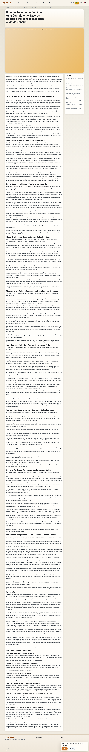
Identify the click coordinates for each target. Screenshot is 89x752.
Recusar (72, 748)
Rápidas (51, 2)
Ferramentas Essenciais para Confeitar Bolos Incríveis (74, 101)
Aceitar (64, 748)
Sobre (55, 2)
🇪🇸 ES (85, 2)
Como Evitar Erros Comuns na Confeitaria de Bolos (74, 105)
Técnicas (45, 2)
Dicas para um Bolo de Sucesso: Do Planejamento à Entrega (73, 94)
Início (15, 2)
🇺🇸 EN (72, 2)
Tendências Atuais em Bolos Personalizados (71, 83)
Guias (36, 744)
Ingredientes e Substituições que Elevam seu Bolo (74, 97)
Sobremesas (39, 2)
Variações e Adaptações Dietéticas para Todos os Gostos (74, 109)
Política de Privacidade (66, 740)
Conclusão (68, 112)
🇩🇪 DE (81, 2)
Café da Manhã (21, 2)
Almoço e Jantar (30, 2)
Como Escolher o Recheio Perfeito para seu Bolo (74, 86)
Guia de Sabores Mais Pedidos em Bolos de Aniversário (74, 79)
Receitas (9, 7)
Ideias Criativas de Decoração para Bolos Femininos (74, 90)
